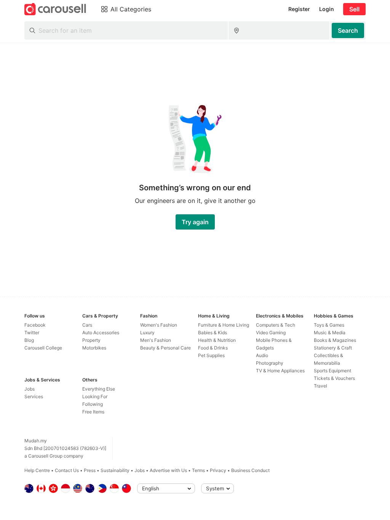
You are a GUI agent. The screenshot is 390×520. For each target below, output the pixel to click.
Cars (87, 325)
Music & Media (329, 332)
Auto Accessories (100, 332)
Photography (269, 363)
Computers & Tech (275, 325)
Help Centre (37, 470)
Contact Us (67, 470)
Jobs (29, 389)
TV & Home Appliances (280, 370)
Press (90, 470)
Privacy (218, 470)
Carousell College (43, 348)
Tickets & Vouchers (334, 378)
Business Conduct (250, 470)
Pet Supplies (211, 355)
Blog (29, 340)
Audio (262, 355)
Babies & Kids (212, 332)
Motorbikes (94, 348)
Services (33, 396)
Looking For (94, 396)
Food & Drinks (213, 348)
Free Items (93, 412)
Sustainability (115, 470)
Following (92, 404)
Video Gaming (271, 332)
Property (91, 340)
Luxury (147, 332)
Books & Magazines (335, 340)
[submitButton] (348, 30)
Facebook (35, 325)
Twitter (31, 332)
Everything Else (98, 389)
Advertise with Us (168, 470)
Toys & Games (329, 325)
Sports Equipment (332, 370)
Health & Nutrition (217, 340)
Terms (198, 470)
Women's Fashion (158, 325)
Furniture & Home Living (223, 325)
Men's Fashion (155, 340)
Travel (320, 386)
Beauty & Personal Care (165, 348)
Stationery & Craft (333, 348)
